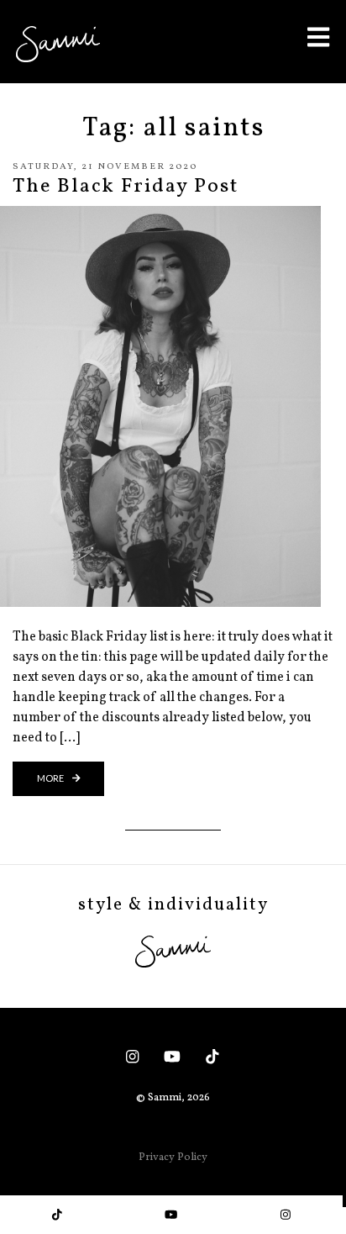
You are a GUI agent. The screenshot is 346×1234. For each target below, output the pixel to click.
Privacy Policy (173, 1157)
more (51, 778)
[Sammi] (58, 43)
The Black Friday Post (126, 186)
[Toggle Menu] (318, 36)
